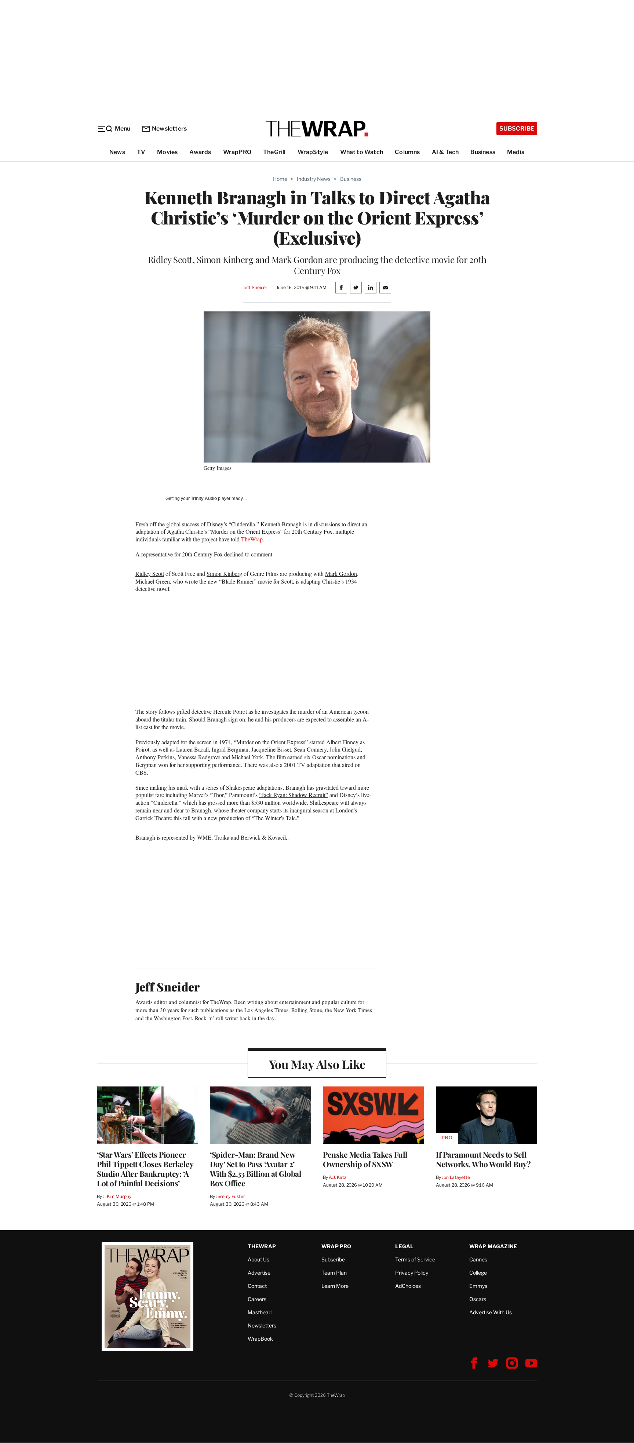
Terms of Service (415, 1259)
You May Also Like (317, 1064)
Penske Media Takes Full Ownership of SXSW (365, 1159)
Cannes (478, 1259)
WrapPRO (237, 152)
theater (238, 810)
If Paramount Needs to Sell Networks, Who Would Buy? (483, 1159)
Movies (167, 152)
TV (141, 152)
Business (482, 152)
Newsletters (169, 128)
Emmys (478, 1286)
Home (280, 179)
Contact (257, 1286)
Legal (404, 1246)
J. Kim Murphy (117, 1196)
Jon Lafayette (456, 1177)
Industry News (314, 179)
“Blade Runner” (237, 581)
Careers (257, 1299)
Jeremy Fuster (230, 1196)
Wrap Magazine (493, 1246)
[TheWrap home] (317, 128)
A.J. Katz (337, 1177)
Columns (407, 152)
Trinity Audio (204, 498)
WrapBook (260, 1339)
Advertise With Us (490, 1312)
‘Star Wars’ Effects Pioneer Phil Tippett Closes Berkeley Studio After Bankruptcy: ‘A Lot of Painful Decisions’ (145, 1169)
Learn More (335, 1286)
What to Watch (361, 152)
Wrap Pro (336, 1246)
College (478, 1273)
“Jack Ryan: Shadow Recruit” (293, 795)
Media (516, 152)
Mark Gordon (341, 573)
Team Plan (334, 1273)
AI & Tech (445, 152)
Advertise (259, 1273)
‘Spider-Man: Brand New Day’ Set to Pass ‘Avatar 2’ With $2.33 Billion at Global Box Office (255, 1169)
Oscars (477, 1299)
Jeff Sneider (255, 287)
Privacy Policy (411, 1273)
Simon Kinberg (224, 573)
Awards (200, 152)
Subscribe (516, 128)
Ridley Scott (149, 573)
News (117, 152)
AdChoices (408, 1286)
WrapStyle (313, 152)
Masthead (260, 1312)
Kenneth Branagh (281, 524)
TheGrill (274, 152)
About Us (258, 1259)
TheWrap (252, 539)
